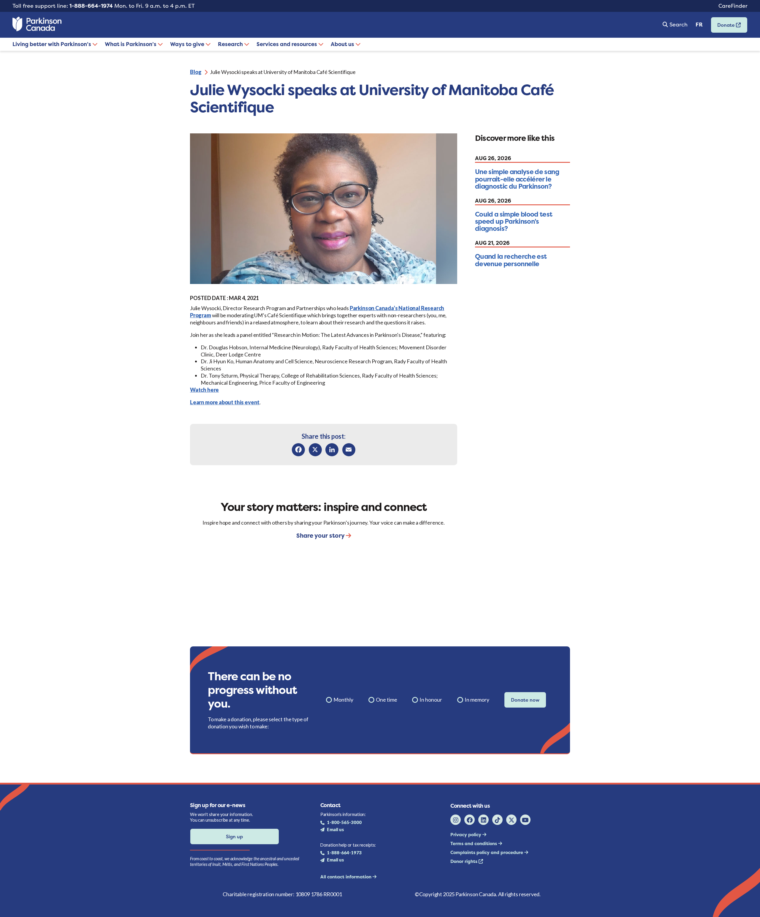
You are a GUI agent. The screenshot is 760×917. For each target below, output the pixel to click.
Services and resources (287, 44)
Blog (196, 72)
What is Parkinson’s (131, 44)
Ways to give (187, 44)
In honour (430, 699)
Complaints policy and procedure (487, 852)
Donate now (525, 700)
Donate (723, 27)
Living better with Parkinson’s (52, 44)
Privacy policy (466, 834)
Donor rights (464, 861)
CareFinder (733, 6)
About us (343, 44)
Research (231, 44)
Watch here (204, 389)
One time (386, 699)
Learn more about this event (224, 402)
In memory (477, 699)
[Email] (349, 449)
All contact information (346, 877)
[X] (315, 449)
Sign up (234, 836)
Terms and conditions (474, 843)
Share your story (321, 535)
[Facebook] (298, 449)
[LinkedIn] (332, 449)
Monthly (343, 699)
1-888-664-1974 (91, 6)
